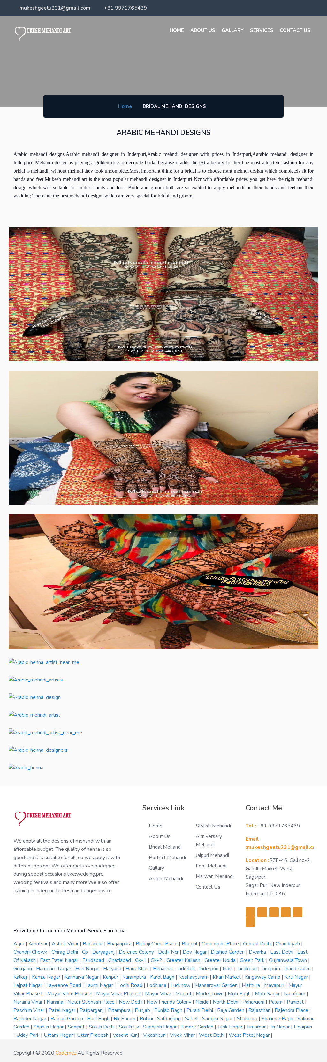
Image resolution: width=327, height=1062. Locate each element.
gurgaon (23, 968)
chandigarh (288, 943)
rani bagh (99, 1018)
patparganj (92, 1010)
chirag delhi (65, 952)
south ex (129, 1026)
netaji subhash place (91, 1001)
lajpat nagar (28, 985)
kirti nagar (297, 977)
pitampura (120, 1010)
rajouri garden (67, 1018)
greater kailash (184, 960)
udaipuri (303, 1026)
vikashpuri (155, 1035)
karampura (134, 977)
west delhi (212, 1035)
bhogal (190, 943)
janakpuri (247, 968)
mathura (251, 985)
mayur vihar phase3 (119, 993)
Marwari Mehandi (215, 876)
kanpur (111, 977)
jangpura (271, 968)
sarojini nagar (218, 1018)
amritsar (38, 943)
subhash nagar (160, 1026)
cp (85, 952)
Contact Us (295, 30)
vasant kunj (126, 1035)
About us (202, 30)
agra (19, 943)
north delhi (226, 1001)
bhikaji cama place (157, 943)
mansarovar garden (216, 985)
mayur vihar (158, 993)
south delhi (102, 1026)
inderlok (186, 968)
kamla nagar (47, 977)
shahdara (248, 1018)
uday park (28, 1035)
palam (276, 1001)
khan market (227, 977)
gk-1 (141, 960)
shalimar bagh (278, 1018)
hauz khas (137, 968)
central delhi (258, 943)
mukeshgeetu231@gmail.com (54, 8)
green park (253, 960)
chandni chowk (31, 952)
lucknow (181, 985)
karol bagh (163, 977)
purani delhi (200, 1010)
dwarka (258, 952)
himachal (163, 968)
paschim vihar (29, 1010)
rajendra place (292, 1010)
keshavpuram (194, 977)
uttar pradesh (93, 1035)
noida (202, 1001)
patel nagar (63, 1010)
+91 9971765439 (125, 8)
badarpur (93, 943)
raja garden (231, 1010)
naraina (56, 1001)
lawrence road (64, 985)
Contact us (208, 886)
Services (261, 30)
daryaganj (104, 952)
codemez (66, 1053)
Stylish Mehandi (213, 825)
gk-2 (157, 960)
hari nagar (87, 968)
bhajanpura (120, 943)
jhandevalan (298, 968)
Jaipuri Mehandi (212, 855)
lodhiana (157, 985)
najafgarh (295, 993)
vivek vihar (183, 1035)
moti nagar (268, 993)
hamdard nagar (54, 968)
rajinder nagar (30, 1018)
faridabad (93, 960)
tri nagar (280, 1026)
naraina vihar (28, 1001)
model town (210, 993)
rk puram (125, 1018)
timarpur (257, 1026)
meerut (184, 993)
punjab (143, 1010)
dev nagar (195, 952)
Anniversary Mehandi (209, 840)
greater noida (220, 960)
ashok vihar (66, 943)
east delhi (282, 952)
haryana (113, 968)
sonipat (77, 1026)
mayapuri (274, 985)
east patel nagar (60, 960)
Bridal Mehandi (165, 846)
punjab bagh (169, 1010)
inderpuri (209, 968)
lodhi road (130, 985)
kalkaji (21, 977)
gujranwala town (288, 960)
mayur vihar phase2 (70, 993)
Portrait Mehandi (167, 857)
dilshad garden (228, 952)
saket (192, 1018)
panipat (296, 1001)
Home (177, 30)
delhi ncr (169, 952)
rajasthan (260, 1010)
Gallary (233, 30)
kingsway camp (263, 977)
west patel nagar (250, 1035)
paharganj (254, 1001)
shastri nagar (49, 1026)
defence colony (137, 952)
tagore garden (198, 1026)
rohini (147, 1018)
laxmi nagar (99, 985)
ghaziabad (120, 960)
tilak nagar (230, 1026)
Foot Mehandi (211, 865)
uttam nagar (59, 1035)
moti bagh (240, 993)
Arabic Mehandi (166, 878)
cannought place (221, 943)
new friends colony (170, 1001)
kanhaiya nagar (82, 977)
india (228, 968)
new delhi (131, 1001)
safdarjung (169, 1018)
